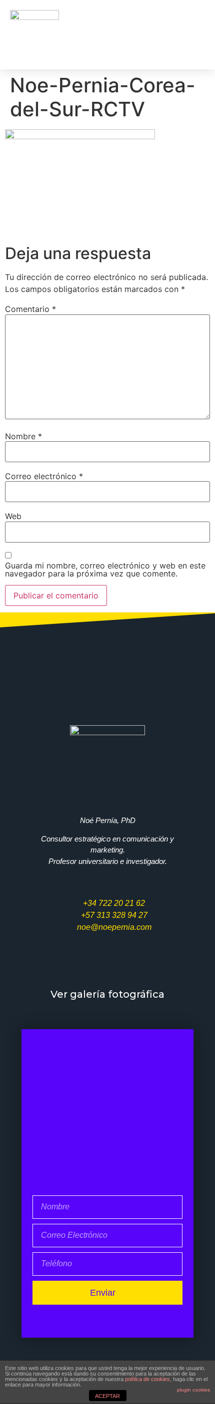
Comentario (30, 309)
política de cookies (147, 1379)
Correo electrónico (44, 476)
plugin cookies (193, 1390)
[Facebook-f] (81, 965)
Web (13, 516)
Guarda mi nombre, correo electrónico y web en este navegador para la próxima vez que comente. (105, 569)
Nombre (23, 436)
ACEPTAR (107, 1396)
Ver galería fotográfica (107, 994)
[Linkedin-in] (159, 965)
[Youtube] (107, 965)
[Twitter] (55, 965)
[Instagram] (133, 965)
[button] (189, 34)
